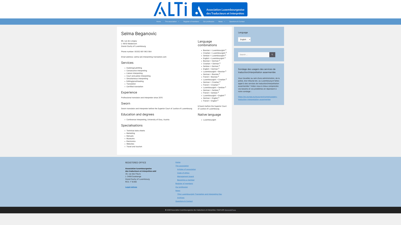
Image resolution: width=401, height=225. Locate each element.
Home (158, 21)
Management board (185, 176)
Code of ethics (183, 173)
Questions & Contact (237, 21)
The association (171, 21)
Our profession (208, 21)
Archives (180, 198)
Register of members (191, 21)
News (220, 21)
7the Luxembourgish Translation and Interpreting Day (199, 194)
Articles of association (186, 169)
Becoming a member (186, 180)
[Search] (272, 54)
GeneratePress (230, 210)
